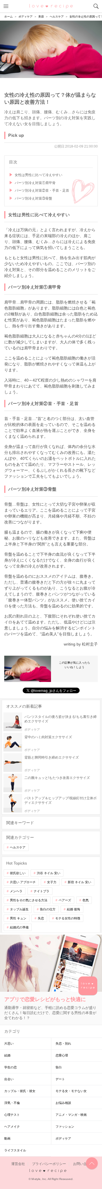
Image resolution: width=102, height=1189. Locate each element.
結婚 (7, 1055)
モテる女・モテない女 (71, 1091)
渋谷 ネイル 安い (48, 873)
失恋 (41, 918)
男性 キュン (18, 918)
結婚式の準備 (19, 927)
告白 (59, 1067)
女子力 (51, 882)
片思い (9, 1043)
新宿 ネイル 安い (79, 882)
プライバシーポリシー (49, 1164)
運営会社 (18, 1164)
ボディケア (63, 1138)
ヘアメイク (12, 1126)
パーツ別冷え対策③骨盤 (33, 198)
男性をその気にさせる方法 (28, 900)
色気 (85, 900)
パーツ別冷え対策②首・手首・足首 (42, 190)
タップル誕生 (19, 909)
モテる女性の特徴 (67, 918)
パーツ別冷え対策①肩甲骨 (35, 183)
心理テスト (12, 1114)
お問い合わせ (83, 1164)
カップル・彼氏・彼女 (19, 1091)
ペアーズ (65, 900)
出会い (9, 1079)
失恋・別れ (63, 1043)
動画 (7, 1138)
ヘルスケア (18, 847)
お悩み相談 (63, 1102)
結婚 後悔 (73, 909)
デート (60, 1079)
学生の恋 (10, 1067)
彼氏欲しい (18, 873)
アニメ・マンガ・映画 (71, 1114)
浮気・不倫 (12, 1102)
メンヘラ (16, 891)
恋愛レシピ (51, 6)
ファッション (65, 1126)
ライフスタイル (15, 1150)
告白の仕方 (48, 909)
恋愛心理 (62, 1055)
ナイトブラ (41, 891)
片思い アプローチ (23, 882)
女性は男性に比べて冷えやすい (38, 175)
